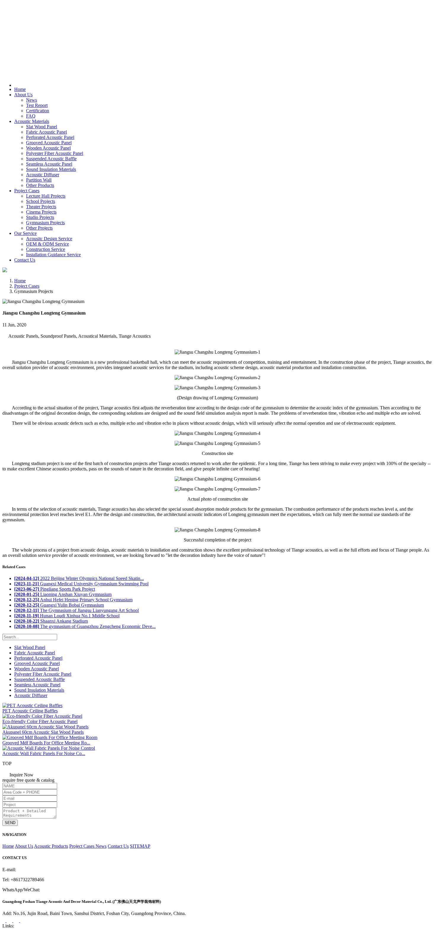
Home (20, 89)
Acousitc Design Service (49, 238)
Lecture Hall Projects (45, 195)
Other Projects (39, 227)
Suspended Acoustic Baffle (51, 158)
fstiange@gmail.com (28, 13)
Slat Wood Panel (41, 126)
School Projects (40, 201)
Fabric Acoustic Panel (46, 131)
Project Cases (26, 190)
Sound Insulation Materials (51, 169)
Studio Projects (40, 217)
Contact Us (24, 259)
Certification (37, 110)
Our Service (25, 233)
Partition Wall (38, 179)
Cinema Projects (41, 211)
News (31, 99)
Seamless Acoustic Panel (49, 163)
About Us (23, 94)
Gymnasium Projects (45, 222)
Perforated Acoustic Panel (50, 137)
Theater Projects (41, 206)
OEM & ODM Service (47, 243)
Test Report (37, 105)
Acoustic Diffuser (42, 174)
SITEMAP (140, 846)
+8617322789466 (26, 6)
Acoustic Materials (31, 121)
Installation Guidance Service (53, 254)
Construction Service (45, 249)
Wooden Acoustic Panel (48, 147)
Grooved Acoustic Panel (49, 142)
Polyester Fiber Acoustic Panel (54, 153)
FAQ (31, 115)
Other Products (40, 185)
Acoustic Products (51, 846)
